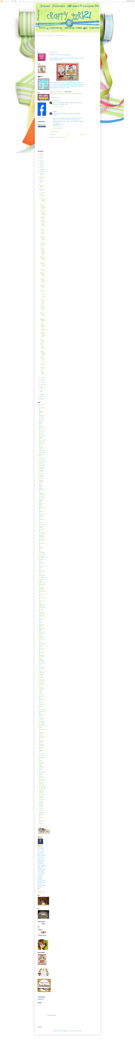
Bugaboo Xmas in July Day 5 (42, 265)
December (43, 173)
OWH (40, 634)
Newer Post (52, 134)
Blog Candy (41, 440)
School (40, 704)
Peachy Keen (41, 645)
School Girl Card (42, 368)
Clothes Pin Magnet (41, 476)
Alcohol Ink (41, 404)
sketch (40, 724)
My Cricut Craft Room (41, 624)
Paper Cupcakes (41, 636)
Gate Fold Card (41, 527)
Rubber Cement (40, 693)
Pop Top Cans (42, 663)
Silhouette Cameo (41, 721)
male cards (41, 601)
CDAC (40, 463)
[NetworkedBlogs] (41, 126)
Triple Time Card (41, 796)
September (42, 185)
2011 (40, 394)
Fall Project (41, 516)
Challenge (41, 465)
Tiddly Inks (41, 789)
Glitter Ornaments (41, 547)
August (42, 189)
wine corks (41, 817)
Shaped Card (42, 714)
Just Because (42, 584)
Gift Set (40, 538)
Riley (40, 691)
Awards (40, 419)
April (42, 382)
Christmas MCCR (42, 217)
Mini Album (41, 609)
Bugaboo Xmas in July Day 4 (42, 275)
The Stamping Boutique (42, 786)
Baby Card (41, 422)
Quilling (40, 682)
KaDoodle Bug (42, 591)
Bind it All (41, 431)
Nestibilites (79, 93)
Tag (39, 774)
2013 (40, 169)
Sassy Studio (42, 699)
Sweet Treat (41, 769)
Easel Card (41, 511)
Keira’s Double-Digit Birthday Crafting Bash (42, 251)
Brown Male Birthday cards (42, 206)
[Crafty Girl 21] (42, 115)
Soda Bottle (41, 729)
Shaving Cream (40, 718)
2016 (40, 162)
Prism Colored (41, 671)
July (42, 193)
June (42, 377)
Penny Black (41, 649)
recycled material (41, 688)
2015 (40, 165)
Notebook (41, 632)
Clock (40, 473)
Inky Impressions (42, 570)
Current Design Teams (60, 35)
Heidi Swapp (41, 563)
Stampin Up (41, 750)
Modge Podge (42, 616)
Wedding (41, 812)
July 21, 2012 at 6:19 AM (58, 128)
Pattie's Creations (41, 643)
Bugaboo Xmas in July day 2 (42, 308)
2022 (40, 153)
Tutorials (43, 35)
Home (37, 35)
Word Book (41, 820)
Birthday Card (42, 437)
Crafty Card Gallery (41, 493)
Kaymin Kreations (57, 126)
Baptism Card (42, 428)
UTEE (40, 803)
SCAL (40, 702)
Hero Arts (41, 566)
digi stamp (75, 93)
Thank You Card (41, 776)
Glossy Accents (40, 551)
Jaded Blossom (41, 582)
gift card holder (41, 535)
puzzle (40, 677)
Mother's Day (42, 619)
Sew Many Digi (42, 711)
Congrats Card (41, 481)
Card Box (41, 457)
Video (40, 808)
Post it (40, 667)
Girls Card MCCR (42, 270)
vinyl (40, 810)
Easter (40, 514)
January (42, 390)
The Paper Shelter (41, 783)
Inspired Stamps (41, 575)
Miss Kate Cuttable (41, 613)
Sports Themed (40, 744)
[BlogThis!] (66, 91)
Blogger (80, 1031)
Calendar (41, 452)
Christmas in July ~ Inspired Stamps (42, 213)
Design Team (42, 500)
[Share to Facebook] (69, 91)
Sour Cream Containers (42, 736)
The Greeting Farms (42, 780)
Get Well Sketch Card (42, 286)
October (42, 181)
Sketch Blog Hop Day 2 (42, 373)
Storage (41, 755)
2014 (40, 167)
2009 (40, 399)
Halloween (41, 559)
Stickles (40, 753)
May (42, 380)
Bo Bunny (41, 442)
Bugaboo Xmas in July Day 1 (42, 315)
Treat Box (41, 794)
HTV (39, 568)
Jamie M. (41, 845)
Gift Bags (41, 533)
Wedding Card (42, 814)
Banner (40, 426)
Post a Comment (55, 131)
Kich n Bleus (42, 594)
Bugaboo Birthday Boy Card (42, 321)
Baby (40, 421)
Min (53, 111)
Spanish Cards (40, 741)
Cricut (40, 496)
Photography (50, 35)
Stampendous (42, 747)
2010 (40, 397)
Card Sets (41, 459)
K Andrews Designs (41, 588)
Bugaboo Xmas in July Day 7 (42, 239)
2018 (40, 158)
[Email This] (65, 91)
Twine (40, 801)
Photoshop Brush (41, 656)
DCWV (71, 93)
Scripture (41, 709)
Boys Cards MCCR (42, 340)
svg (39, 760)
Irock (40, 579)
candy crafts (42, 454)
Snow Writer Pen (42, 726)
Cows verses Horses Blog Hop (42, 301)
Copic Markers (67, 93)
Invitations (41, 577)
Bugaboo (54, 93)
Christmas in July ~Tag (42, 244)
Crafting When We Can (42, 488)
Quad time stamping (41, 679)
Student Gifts (42, 757)
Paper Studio (42, 639)
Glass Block (41, 540)
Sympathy (41, 772)
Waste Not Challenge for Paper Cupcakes (42, 224)
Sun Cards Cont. (42, 364)
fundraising (41, 524)
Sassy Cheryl (42, 696)
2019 (40, 156)
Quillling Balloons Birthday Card (42, 353)
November (43, 177)
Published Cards (41, 674)
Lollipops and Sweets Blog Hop (42, 232)
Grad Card (41, 554)
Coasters (41, 478)
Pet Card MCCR (42, 195)
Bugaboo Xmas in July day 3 (42, 281)
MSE (40, 622)
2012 (40, 171)
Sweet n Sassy (40, 766)
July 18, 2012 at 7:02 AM (58, 106)
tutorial (41, 799)
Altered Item (42, 408)
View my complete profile (41, 891)
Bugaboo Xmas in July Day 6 (42, 259)
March (42, 384)
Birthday (41, 435)
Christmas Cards (60, 93)
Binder (40, 433)
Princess (41, 669)
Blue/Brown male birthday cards (42, 335)
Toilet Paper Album (41, 791)
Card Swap (41, 461)
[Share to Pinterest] (70, 91)
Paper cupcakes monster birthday (42, 293)
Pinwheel (41, 662)
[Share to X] (68, 91)
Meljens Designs (41, 604)
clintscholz (70, 1031)
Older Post (82, 134)
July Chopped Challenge (42, 200)
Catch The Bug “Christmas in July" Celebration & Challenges (68, 118)
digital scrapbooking (42, 507)
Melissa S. (55, 100)
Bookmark (41, 444)
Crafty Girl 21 (41, 101)
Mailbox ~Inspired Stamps (42, 359)
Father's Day (42, 519)
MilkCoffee (41, 607)
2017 (40, 160)
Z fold (40, 824)
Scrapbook (41, 706)
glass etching (42, 543)
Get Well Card (42, 529)
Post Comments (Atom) (61, 137)
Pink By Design (40, 659)
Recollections (42, 684)
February (43, 387)
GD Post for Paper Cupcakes (42, 346)
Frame (40, 522)
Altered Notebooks (41, 411)
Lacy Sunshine (42, 597)
